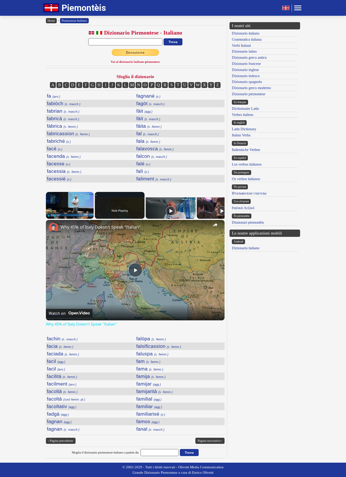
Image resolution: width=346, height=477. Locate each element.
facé (54, 148)
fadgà (58, 414)
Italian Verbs (241, 135)
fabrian (63, 111)
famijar (148, 383)
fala (148, 141)
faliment (153, 178)
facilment (61, 383)
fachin (62, 338)
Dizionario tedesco (246, 76)
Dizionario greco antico (249, 58)
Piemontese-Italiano (74, 20)
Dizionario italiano (245, 33)
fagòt (150, 103)
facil (56, 361)
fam (148, 361)
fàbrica (62, 126)
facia (60, 346)
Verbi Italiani (241, 46)
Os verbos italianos (246, 179)
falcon (151, 156)
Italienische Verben (246, 150)
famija (150, 376)
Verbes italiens (242, 115)
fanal (150, 429)
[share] (215, 225)
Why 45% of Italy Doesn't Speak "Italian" (100, 227)
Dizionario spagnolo (247, 82)
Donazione (135, 52)
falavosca (154, 148)
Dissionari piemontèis (248, 222)
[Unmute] (54, 216)
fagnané (148, 96)
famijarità (154, 391)
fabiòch (63, 103)
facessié (59, 178)
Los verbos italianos (247, 164)
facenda (63, 156)
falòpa (151, 338)
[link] (53, 227)
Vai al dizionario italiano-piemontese (135, 62)
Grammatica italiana (247, 39)
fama (149, 368)
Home (51, 20)
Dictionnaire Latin (245, 109)
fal (147, 133)
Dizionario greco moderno (251, 88)
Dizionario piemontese (248, 94)
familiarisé (150, 414)
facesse (58, 163)
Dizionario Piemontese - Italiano (143, 33)
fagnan (59, 421)
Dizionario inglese (245, 70)
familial (148, 398)
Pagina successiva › (210, 440)
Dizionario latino (244, 51)
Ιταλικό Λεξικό (243, 208)
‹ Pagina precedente (60, 440)
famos (147, 421)
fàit (144, 111)
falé (143, 163)
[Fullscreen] (91, 216)
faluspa (152, 353)
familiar (149, 406)
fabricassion (68, 133)
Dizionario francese (246, 64)
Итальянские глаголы (249, 193)
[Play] (49, 216)
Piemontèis (84, 8)
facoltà (62, 391)
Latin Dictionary (244, 129)
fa (53, 96)
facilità (62, 376)
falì (142, 171)
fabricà (63, 118)
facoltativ (61, 406)
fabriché (59, 141)
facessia (64, 171)
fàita (148, 126)
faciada (63, 353)
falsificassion (158, 346)
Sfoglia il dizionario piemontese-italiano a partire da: (105, 452)
